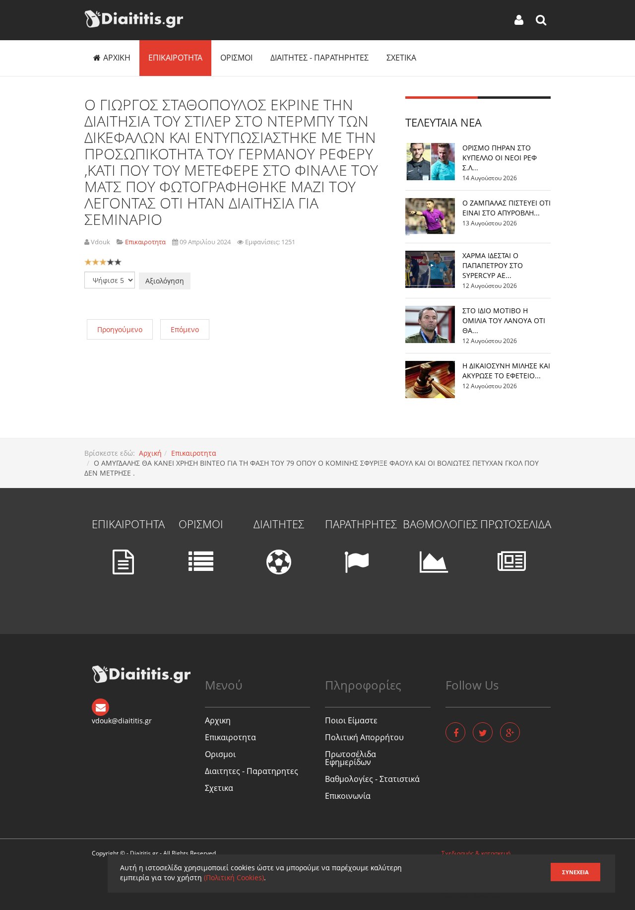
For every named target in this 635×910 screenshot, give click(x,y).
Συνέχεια (575, 872)
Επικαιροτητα (175, 57)
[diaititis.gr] (133, 19)
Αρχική (150, 453)
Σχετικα (401, 57)
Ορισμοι (236, 57)
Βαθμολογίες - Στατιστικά (372, 778)
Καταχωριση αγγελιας (471, 895)
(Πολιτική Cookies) (234, 877)
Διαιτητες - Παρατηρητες (319, 57)
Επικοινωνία (348, 795)
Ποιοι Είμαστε (351, 720)
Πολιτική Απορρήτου (364, 737)
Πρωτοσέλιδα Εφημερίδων (350, 758)
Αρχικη (116, 57)
